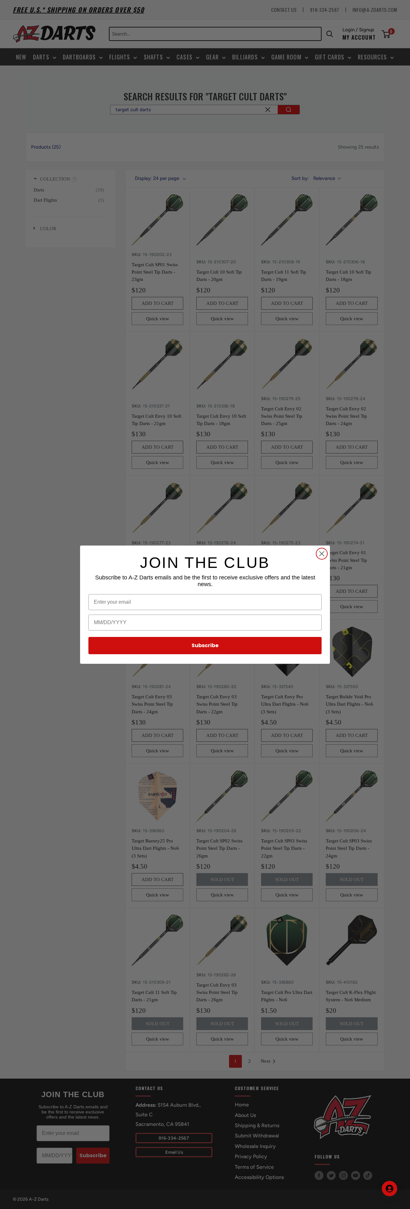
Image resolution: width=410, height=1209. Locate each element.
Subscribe (205, 645)
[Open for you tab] (389, 1188)
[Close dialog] (321, 553)
